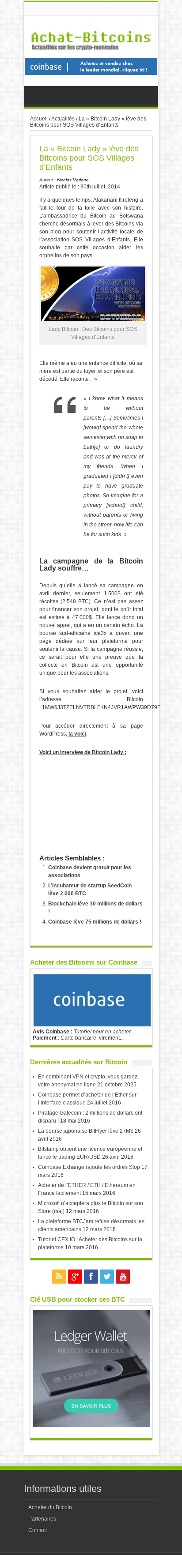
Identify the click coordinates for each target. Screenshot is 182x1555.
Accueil (39, 119)
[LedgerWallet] (91, 1425)
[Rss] (59, 1277)
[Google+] (75, 1277)
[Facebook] (91, 1277)
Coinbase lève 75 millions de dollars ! (94, 922)
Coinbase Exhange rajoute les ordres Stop (89, 1167)
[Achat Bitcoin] (91, 55)
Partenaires (42, 1519)
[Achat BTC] (91, 73)
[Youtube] (123, 1277)
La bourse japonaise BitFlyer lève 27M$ (85, 1131)
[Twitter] (107, 1277)
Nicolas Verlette (73, 179)
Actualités (63, 119)
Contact (37, 1530)
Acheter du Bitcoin (50, 1507)
